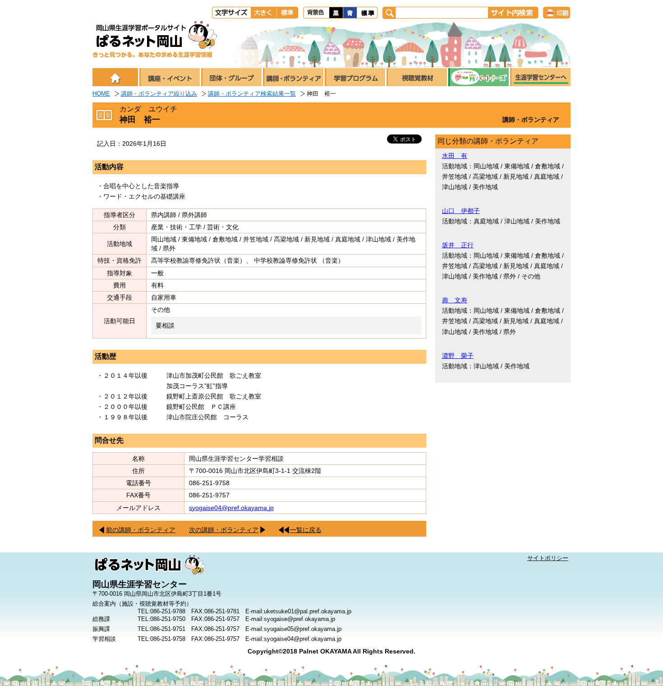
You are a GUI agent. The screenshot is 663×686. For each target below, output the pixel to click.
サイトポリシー (547, 558)
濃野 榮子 (458, 355)
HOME (101, 93)
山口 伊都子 (461, 210)
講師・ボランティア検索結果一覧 (252, 93)
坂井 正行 (458, 245)
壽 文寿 (454, 300)
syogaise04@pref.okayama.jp (231, 507)
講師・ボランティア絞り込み (159, 93)
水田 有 (454, 155)
